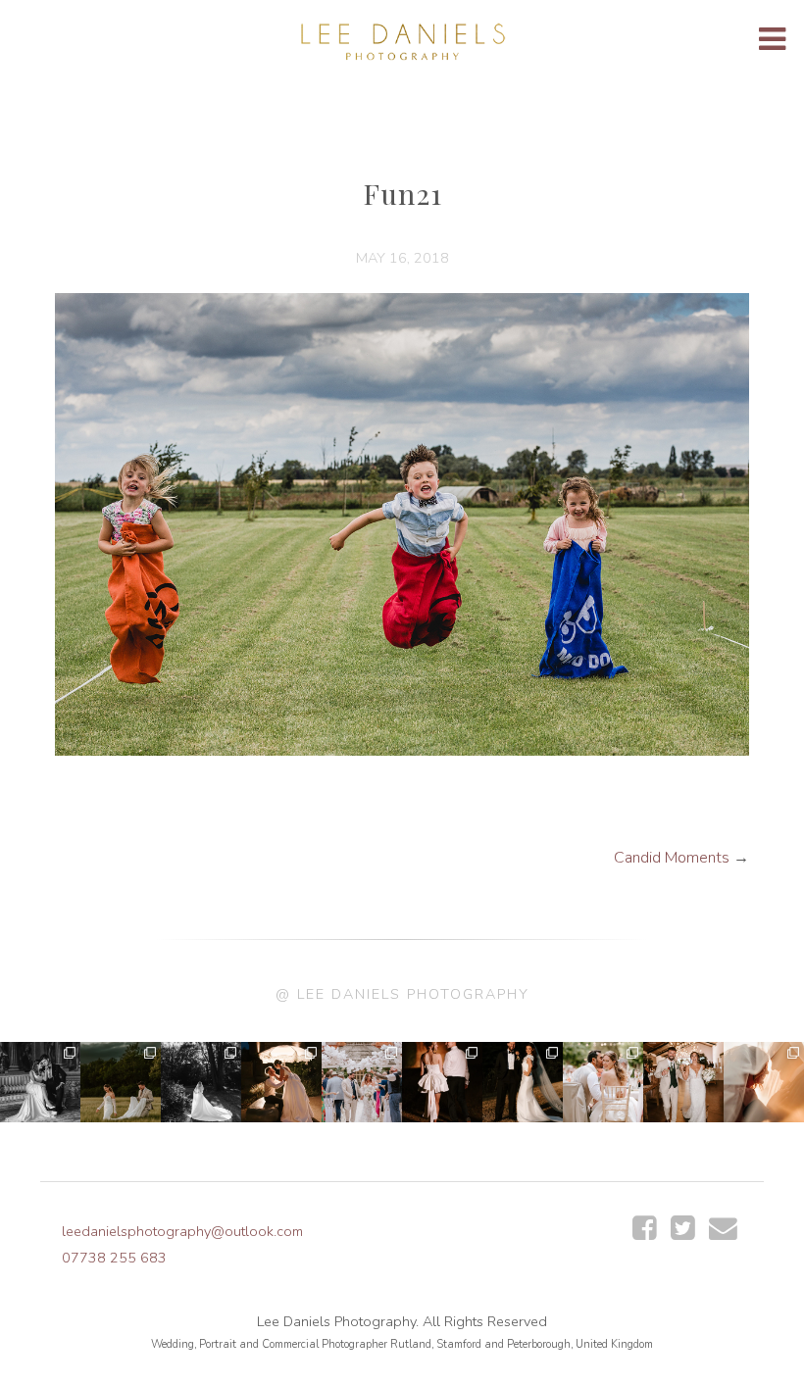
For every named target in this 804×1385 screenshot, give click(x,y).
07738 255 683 (114, 1257)
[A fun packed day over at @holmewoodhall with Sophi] (362, 1082)
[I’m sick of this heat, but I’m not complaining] (522, 1082)
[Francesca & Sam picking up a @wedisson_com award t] (683, 1082)
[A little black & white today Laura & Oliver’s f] (201, 1082)
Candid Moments (671, 857)
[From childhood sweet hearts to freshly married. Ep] (442, 1082)
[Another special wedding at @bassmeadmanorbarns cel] (281, 1082)
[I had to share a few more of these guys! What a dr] (120, 1082)
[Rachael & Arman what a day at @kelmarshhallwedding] (603, 1082)
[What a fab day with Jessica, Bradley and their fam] (764, 1082)
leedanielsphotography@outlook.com (182, 1231)
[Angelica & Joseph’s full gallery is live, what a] (40, 1082)
